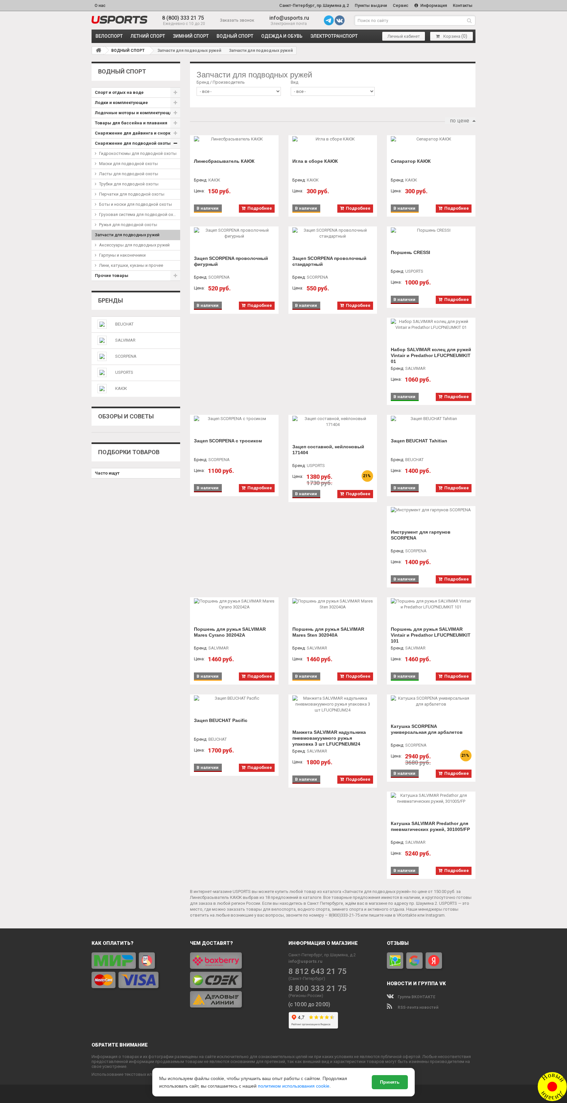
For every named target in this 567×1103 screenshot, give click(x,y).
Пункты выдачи (371, 5)
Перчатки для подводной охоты (131, 194)
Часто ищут (107, 473)
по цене (459, 120)
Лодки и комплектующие (121, 102)
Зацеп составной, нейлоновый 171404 (328, 449)
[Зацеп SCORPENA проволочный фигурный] (234, 233)
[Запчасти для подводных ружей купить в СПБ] (119, 19)
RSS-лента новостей (417, 1007)
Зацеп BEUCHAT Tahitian (419, 440)
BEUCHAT (124, 324)
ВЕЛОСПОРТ (109, 36)
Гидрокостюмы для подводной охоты (138, 153)
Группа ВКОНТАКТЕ (416, 997)
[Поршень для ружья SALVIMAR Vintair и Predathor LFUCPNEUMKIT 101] (431, 604)
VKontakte (406, 915)
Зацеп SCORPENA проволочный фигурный (231, 261)
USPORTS (124, 372)
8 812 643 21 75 (317, 971)
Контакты (462, 5)
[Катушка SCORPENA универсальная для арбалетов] (431, 701)
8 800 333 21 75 (317, 988)
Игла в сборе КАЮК (315, 161)
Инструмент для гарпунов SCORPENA (421, 535)
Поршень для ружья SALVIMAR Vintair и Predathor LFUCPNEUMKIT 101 (431, 635)
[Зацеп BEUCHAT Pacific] (234, 698)
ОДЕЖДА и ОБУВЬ (282, 36)
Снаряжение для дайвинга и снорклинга (137, 133)
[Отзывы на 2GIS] (395, 960)
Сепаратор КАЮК (411, 161)
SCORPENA (125, 356)
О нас (100, 5)
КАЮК (121, 388)
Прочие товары (111, 275)
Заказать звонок (237, 20)
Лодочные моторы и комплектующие (135, 112)
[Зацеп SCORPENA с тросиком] (234, 419)
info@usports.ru (289, 18)
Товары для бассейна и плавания (131, 122)
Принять (390, 1082)
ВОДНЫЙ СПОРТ (235, 36)
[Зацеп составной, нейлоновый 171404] (332, 422)
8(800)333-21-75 (344, 915)
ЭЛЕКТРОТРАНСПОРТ (334, 36)
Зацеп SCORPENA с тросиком (228, 440)
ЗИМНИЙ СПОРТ (191, 36)
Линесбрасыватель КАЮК (224, 161)
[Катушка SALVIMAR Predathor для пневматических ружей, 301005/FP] (431, 798)
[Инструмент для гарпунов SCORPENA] (431, 510)
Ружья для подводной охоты (128, 224)
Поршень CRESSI (410, 252)
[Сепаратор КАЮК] (431, 139)
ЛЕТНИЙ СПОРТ (148, 36)
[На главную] (98, 50)
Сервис (401, 5)
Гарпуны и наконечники (122, 255)
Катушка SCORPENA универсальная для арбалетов (427, 729)
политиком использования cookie (293, 1086)
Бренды (110, 300)
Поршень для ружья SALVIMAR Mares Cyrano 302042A (230, 632)
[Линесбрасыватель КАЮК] (234, 139)
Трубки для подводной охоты (128, 183)
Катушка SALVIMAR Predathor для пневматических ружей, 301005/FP (430, 826)
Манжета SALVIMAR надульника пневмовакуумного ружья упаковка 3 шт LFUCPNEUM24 (329, 738)
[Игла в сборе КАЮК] (332, 139)
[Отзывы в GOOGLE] (414, 960)
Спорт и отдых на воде (119, 92)
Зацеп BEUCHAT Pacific (220, 720)
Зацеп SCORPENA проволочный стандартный (329, 261)
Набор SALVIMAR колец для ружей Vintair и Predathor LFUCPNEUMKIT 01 (431, 355)
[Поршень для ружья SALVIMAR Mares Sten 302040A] (332, 604)
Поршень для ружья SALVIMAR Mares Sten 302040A (328, 632)
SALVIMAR (125, 340)
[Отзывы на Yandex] (434, 960)
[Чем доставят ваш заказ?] (234, 980)
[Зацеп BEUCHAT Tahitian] (431, 419)
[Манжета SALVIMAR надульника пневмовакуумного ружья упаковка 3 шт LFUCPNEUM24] (332, 704)
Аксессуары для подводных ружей (134, 245)
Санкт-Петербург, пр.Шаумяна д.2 (314, 5)
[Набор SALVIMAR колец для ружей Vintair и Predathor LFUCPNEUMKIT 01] (431, 324)
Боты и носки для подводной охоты (135, 204)
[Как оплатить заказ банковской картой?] (136, 970)
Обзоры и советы (126, 416)
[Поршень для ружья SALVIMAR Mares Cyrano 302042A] (234, 604)
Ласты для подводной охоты (128, 173)
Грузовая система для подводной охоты (139, 214)
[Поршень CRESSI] (431, 230)
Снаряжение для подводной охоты (133, 143)
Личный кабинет (404, 36)
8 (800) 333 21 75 (183, 18)
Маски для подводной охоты (128, 163)
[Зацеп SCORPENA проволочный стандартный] (332, 233)
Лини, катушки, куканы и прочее (131, 265)
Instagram (435, 915)
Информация (433, 5)
